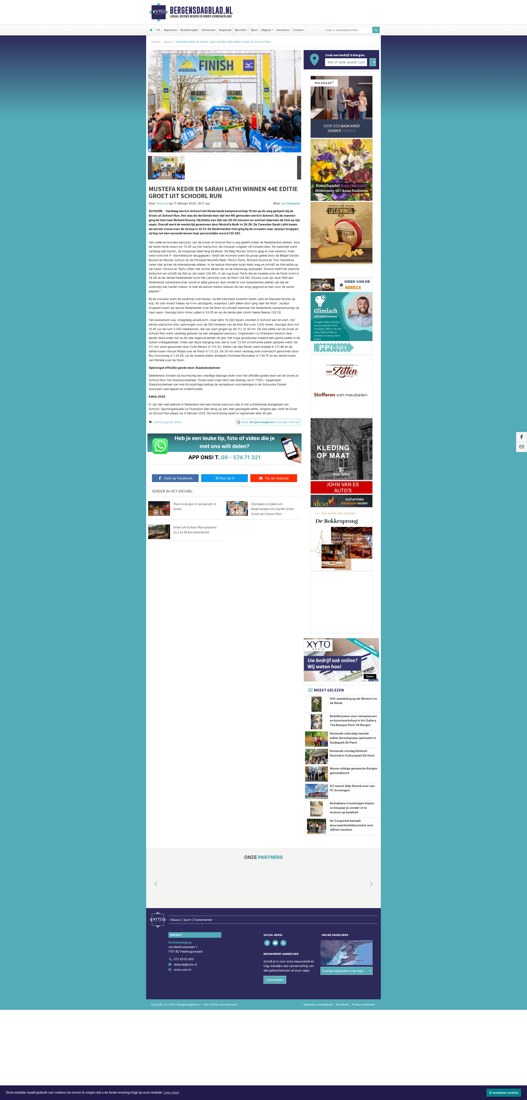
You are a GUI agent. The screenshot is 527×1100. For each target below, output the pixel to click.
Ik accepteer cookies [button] (503, 1092)
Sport (254, 30)
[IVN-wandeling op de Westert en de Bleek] (316, 704)
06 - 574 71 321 (241, 457)
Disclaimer (342, 1004)
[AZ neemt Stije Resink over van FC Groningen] (316, 791)
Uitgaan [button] (266, 30)
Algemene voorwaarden (318, 1004)
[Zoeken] (376, 30)
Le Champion (290, 203)
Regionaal (225, 30)
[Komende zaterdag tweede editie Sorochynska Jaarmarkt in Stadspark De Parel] (316, 739)
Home (155, 41)
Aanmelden (274, 980)
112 (158, 30)
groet (169, 422)
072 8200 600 (184, 959)
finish (178, 422)
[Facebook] (268, 943)
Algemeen (170, 30)
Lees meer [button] (171, 1092)
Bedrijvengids (189, 30)
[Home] (150, 30)
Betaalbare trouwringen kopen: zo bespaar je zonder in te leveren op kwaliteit (352, 807)
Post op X (226, 478)
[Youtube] (276, 943)
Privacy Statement (363, 1004)
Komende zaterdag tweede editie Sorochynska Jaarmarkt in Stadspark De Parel (353, 738)
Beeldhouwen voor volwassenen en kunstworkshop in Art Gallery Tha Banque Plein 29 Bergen (353, 720)
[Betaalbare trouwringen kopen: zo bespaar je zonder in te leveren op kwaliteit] (316, 809)
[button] (150, 168)
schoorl (158, 422)
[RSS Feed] (284, 943)
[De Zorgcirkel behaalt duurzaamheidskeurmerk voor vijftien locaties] (316, 826)
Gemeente (208, 30)
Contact (298, 30)
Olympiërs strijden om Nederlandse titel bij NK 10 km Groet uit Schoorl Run (272, 509)
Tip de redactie (277, 478)
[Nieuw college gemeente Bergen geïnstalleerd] (316, 774)
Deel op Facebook (178, 478)
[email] (521, 447)
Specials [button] (240, 30)
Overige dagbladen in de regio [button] (343, 971)
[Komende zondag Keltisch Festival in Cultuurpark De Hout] (316, 756)
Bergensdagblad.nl (201, 10)
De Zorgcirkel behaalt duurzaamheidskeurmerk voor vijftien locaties (351, 825)
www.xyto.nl (182, 969)
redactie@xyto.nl (185, 964)
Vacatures (283, 30)
